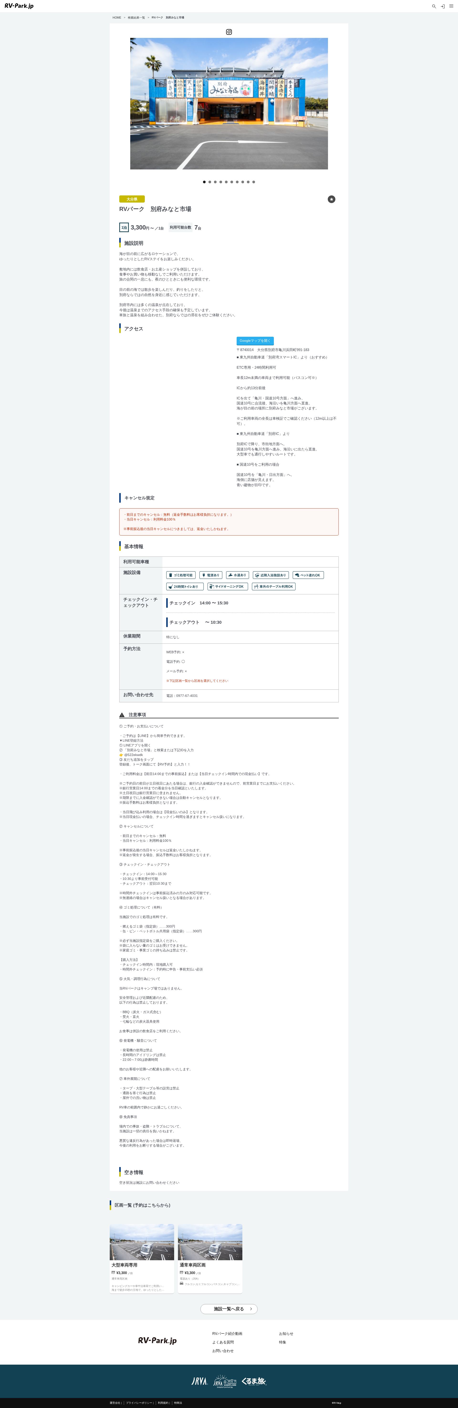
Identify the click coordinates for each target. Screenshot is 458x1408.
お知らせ (286, 1333)
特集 (282, 1342)
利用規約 (163, 1402)
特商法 (178, 1402)
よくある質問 (223, 1342)
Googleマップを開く (255, 340)
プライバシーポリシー (139, 1402)
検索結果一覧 (136, 17)
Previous (125, 112)
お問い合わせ (223, 1351)
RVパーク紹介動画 (227, 1333)
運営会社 (115, 1402)
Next (333, 112)
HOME (117, 17)
